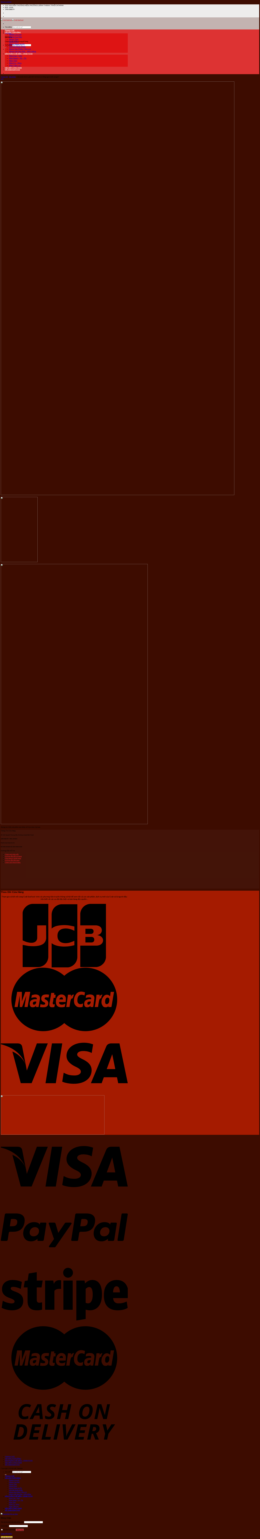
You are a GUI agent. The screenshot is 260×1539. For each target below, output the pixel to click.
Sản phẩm (12, 77)
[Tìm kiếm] (5, 1474)
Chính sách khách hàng (13, 862)
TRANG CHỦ (9, 30)
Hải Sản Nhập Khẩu (17, 46)
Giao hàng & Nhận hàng (13, 858)
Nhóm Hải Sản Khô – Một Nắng (22, 51)
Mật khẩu (5, 1526)
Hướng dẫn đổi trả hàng (13, 856)
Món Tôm (13, 61)
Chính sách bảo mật (12, 854)
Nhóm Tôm (13, 39)
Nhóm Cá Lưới (15, 34)
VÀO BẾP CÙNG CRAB (13, 68)
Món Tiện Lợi (15, 65)
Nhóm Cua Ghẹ (15, 37)
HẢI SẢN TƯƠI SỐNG (13, 32)
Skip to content (6, 2)
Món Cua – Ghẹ (15, 56)
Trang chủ (4, 77)
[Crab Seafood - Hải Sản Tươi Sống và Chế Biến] (12, 20)
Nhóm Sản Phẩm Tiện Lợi (20, 49)
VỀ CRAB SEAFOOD (12, 70)
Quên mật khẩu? (6, 1534)
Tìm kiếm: (8, 27)
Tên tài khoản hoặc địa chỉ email (12, 1522)
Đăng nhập (20, 1530)
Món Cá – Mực (15, 63)
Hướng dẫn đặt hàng (12, 860)
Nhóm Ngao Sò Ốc (17, 44)
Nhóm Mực (14, 42)
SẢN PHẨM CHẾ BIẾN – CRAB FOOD (19, 54)
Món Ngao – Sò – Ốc (18, 58)
